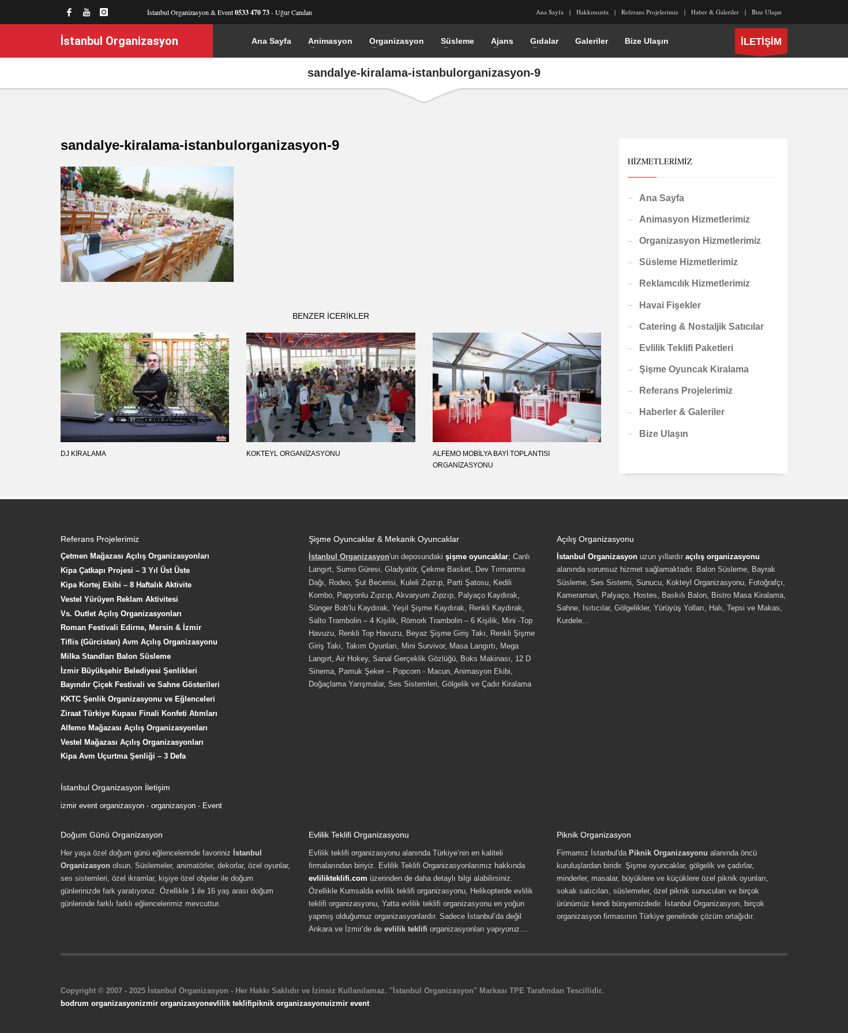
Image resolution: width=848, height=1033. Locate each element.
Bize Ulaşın (767, 11)
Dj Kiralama (83, 454)
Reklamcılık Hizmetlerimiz (694, 283)
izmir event (349, 1003)
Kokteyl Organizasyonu (293, 454)
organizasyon (173, 805)
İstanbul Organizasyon (597, 556)
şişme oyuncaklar (476, 556)
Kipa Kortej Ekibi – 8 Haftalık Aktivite (126, 584)
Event (212, 805)
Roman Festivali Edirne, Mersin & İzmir (131, 627)
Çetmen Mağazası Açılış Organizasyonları (135, 556)
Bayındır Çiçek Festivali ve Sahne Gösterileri (140, 684)
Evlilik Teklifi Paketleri (686, 348)
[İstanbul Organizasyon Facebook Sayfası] (69, 12)
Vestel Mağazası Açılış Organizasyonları (132, 742)
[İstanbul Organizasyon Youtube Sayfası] (86, 12)
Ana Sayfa (550, 11)
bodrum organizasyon (100, 1003)
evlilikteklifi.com (338, 878)
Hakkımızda (592, 11)
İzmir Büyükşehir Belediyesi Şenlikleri (129, 670)
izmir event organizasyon (102, 805)
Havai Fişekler (670, 305)
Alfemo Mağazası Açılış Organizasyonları (134, 727)
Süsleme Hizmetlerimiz (688, 262)
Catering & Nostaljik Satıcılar (701, 326)
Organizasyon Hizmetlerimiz (700, 241)
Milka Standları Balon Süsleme (116, 656)
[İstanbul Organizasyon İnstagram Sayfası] (103, 12)
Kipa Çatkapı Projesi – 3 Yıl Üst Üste (125, 570)
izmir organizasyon (174, 1003)
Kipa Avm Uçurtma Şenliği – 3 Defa (123, 756)
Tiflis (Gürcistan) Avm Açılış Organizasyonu (139, 642)
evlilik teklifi (230, 1003)
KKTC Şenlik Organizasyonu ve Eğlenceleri (138, 699)
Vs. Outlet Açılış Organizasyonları (121, 613)
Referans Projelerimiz (649, 11)
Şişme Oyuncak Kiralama (694, 369)
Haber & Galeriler (715, 11)
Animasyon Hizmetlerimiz (694, 219)
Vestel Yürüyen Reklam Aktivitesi (119, 599)
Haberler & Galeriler (682, 412)
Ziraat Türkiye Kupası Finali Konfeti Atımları (139, 713)
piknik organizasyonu (290, 1003)
